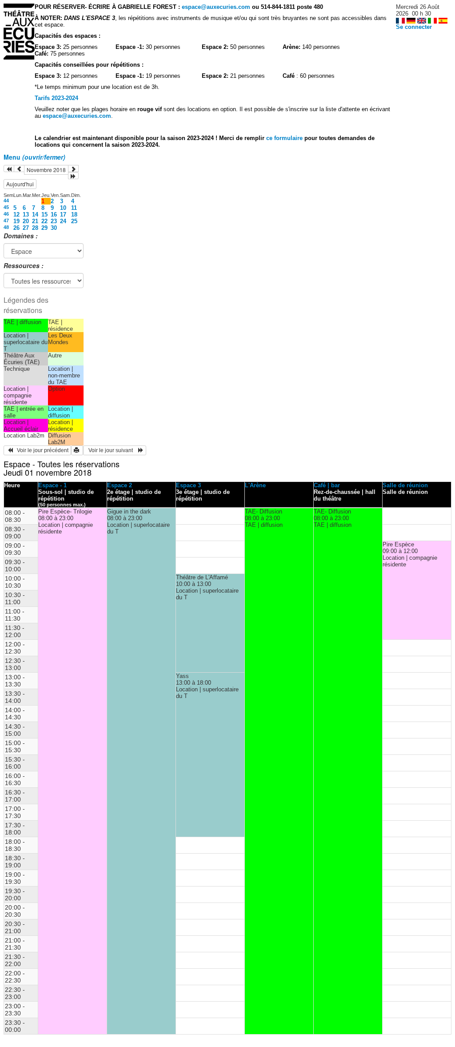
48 (6, 227)
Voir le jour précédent (40, 450)
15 (44, 214)
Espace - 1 (52, 485)
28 (35, 228)
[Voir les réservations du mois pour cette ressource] (19, 168)
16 (54, 214)
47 (6, 220)
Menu (34, 156)
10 (63, 208)
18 (74, 214)
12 (16, 214)
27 (26, 228)
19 (16, 221)
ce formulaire (285, 138)
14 (35, 214)
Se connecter (414, 27)
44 (6, 200)
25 (74, 221)
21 (35, 221)
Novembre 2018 (46, 169)
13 (26, 214)
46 (6, 214)
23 (54, 221)
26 (16, 228)
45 (6, 207)
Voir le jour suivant (112, 450)
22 (44, 221)
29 (44, 228)
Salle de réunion (405, 485)
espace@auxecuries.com (216, 7)
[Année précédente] (9, 168)
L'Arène (255, 485)
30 (54, 228)
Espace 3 (188, 485)
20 (26, 221)
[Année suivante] (73, 175)
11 (74, 208)
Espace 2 (119, 485)
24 (63, 221)
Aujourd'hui (20, 184)
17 (63, 214)
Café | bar (327, 485)
